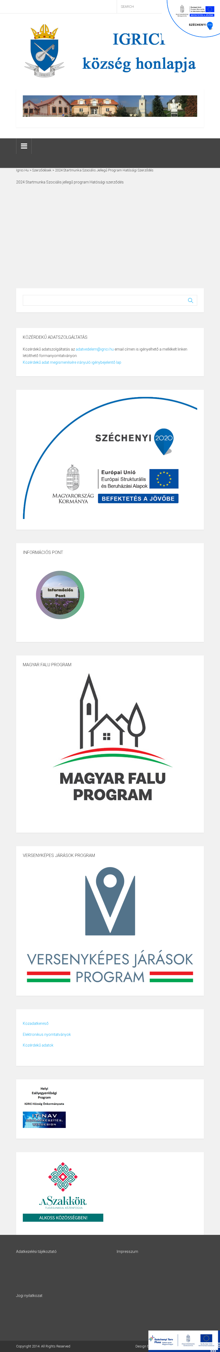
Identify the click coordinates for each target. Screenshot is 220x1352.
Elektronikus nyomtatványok (47, 1034)
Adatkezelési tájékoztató (36, 1251)
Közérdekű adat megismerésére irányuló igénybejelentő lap (72, 362)
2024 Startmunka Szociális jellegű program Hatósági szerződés (70, 182)
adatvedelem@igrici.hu (95, 349)
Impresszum (127, 1251)
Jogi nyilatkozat (29, 1295)
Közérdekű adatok (38, 1045)
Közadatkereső (36, 1023)
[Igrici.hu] (110, 51)
